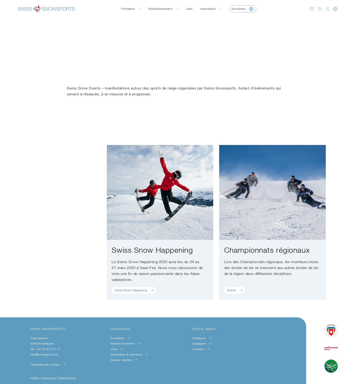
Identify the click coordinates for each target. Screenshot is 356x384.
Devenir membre (121, 360)
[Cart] (320, 9)
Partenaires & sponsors (126, 354)
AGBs (34, 378)
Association (208, 8)
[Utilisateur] (327, 9)
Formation (128, 8)
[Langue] (335, 9)
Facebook (199, 338)
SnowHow (239, 8)
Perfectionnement (160, 8)
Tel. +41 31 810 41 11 (45, 349)
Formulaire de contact (45, 364)
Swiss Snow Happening (131, 290)
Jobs (189, 8)
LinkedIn (198, 349)
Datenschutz (67, 378)
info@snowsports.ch (44, 354)
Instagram (199, 343)
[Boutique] (312, 9)
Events (231, 290)
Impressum (48, 378)
